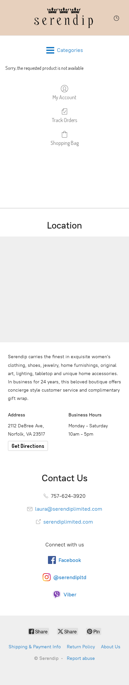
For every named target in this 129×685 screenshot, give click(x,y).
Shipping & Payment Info (35, 647)
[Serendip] (64, 17)
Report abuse (81, 658)
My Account (64, 97)
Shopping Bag (65, 143)
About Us (110, 647)
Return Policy (81, 647)
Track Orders (64, 120)
